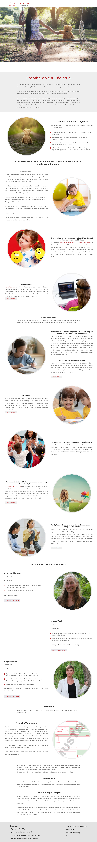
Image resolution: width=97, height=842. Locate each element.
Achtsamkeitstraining (14, 486)
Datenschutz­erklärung (73, 832)
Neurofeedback (10, 287)
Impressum (69, 836)
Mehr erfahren (10, 298)
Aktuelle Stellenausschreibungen (76, 826)
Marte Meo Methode (85, 242)
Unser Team (70, 829)
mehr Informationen (12, 600)
